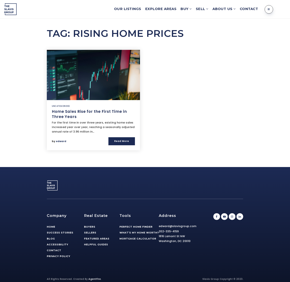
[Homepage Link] (10, 9)
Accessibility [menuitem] (57, 244)
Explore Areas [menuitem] (161, 9)
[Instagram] (231, 217)
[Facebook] (216, 217)
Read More (121, 141)
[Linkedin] (239, 217)
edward (61, 141)
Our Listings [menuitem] (127, 9)
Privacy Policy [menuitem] (58, 256)
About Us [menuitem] (223, 9)
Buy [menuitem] (184, 9)
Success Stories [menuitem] (60, 232)
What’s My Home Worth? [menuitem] (139, 232)
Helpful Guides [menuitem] (96, 244)
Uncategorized (61, 106)
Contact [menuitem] (249, 9)
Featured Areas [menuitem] (96, 238)
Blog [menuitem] (51, 238)
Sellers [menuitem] (90, 232)
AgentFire (94, 279)
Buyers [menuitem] (89, 226)
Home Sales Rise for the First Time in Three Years (89, 114)
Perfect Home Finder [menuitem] (136, 226)
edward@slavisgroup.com (178, 226)
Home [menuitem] (51, 226)
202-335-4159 (169, 231)
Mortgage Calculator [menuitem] (137, 238)
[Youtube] (224, 217)
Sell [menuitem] (201, 9)
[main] (145, 93)
